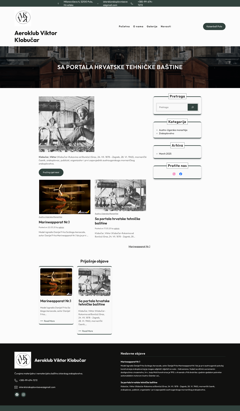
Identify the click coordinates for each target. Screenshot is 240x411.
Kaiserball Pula (214, 26)
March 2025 (165, 153)
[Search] (193, 107)
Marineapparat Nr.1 (54, 222)
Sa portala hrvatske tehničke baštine (117, 220)
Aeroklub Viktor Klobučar (35, 36)
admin (61, 227)
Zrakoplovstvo (166, 133)
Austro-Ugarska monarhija (50, 217)
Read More (50, 321)
